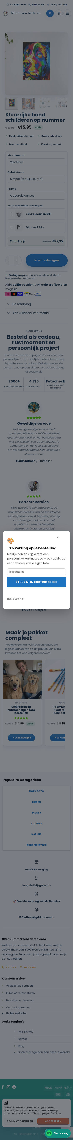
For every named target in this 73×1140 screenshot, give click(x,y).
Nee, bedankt (16, 599)
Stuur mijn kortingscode (36, 582)
